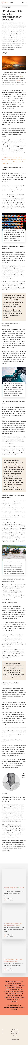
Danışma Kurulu (15, 1031)
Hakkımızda (15, 1029)
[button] (26, 2)
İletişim (15, 1035)
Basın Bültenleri (6, 7)
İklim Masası (4, 52)
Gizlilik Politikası (15, 1033)
